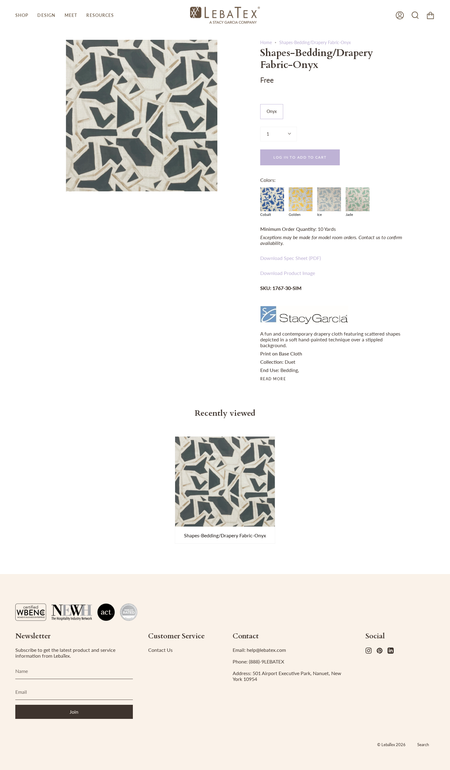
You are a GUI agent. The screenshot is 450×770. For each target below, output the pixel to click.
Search (423, 744)
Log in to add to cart (299, 157)
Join (73, 712)
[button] (22, 15)
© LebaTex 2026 (391, 744)
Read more (273, 379)
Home (266, 42)
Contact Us (160, 650)
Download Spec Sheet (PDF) (290, 258)
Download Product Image (287, 273)
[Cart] (430, 15)
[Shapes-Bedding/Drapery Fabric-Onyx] (225, 482)
